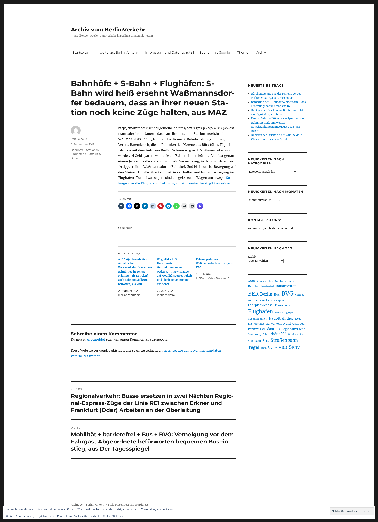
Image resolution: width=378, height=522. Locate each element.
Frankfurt (280, 312)
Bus (277, 294)
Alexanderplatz (264, 281)
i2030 (298, 318)
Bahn (291, 281)
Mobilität (259, 323)
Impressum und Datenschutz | (169, 52)
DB (249, 300)
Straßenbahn (284, 340)
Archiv (252, 256)
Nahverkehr (274, 323)
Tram (264, 348)
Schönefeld (277, 334)
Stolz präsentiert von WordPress (128, 504)
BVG (287, 293)
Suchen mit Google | (215, 52)
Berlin (266, 294)
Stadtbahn (254, 341)
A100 (251, 281)
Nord (287, 323)
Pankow (253, 329)
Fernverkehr (282, 305)
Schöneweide (296, 334)
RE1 (278, 329)
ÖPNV (294, 347)
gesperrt (291, 312)
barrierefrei (267, 286)
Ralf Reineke (79, 138)
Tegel (253, 347)
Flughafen (260, 311)
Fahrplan (279, 300)
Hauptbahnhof (281, 318)
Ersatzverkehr (263, 300)
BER (253, 293)
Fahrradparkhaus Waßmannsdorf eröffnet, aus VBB (214, 263)
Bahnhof (254, 286)
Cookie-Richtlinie (113, 516)
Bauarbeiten (286, 286)
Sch (265, 334)
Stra (266, 341)
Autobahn (280, 281)
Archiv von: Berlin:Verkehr (108, 29)
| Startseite (79, 52)
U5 (270, 348)
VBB (282, 347)
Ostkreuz (298, 323)
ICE (250, 323)
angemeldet (95, 339)
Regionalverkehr (293, 329)
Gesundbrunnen (257, 318)
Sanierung (254, 334)
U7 (275, 347)
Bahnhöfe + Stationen (85, 149)
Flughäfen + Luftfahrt (84, 153)
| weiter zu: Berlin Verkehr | (119, 52)
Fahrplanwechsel (260, 305)
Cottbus (299, 294)
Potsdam (267, 329)
